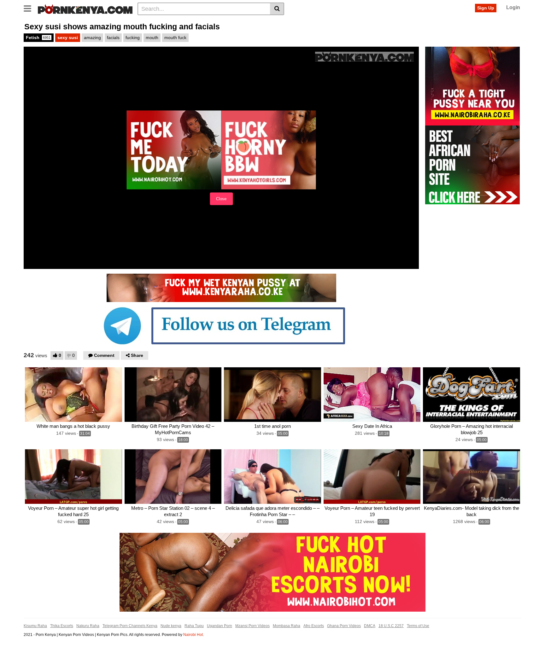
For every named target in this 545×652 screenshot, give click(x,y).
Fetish (38, 37)
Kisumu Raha (35, 626)
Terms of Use (418, 626)
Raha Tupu (194, 626)
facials (113, 37)
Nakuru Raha (87, 626)
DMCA (369, 626)
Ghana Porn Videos (344, 626)
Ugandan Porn (219, 626)
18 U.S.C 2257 (391, 626)
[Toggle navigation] (30, 7)
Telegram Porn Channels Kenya (130, 626)
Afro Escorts (313, 626)
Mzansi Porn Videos (252, 626)
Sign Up (485, 7)
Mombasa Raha (286, 626)
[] (277, 9)
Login (513, 7)
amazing (92, 37)
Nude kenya (171, 626)
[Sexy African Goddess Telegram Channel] (221, 325)
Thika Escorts (61, 626)
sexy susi (67, 37)
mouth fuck (175, 37)
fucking (133, 37)
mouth (152, 37)
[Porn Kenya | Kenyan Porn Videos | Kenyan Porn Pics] (85, 8)
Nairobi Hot (193, 634)
